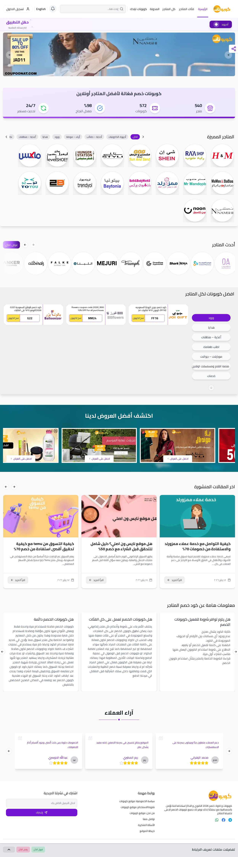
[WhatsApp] (217, 820)
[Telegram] (230, 820)
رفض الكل (23, 849)
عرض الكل (11, 245)
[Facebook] (223, 820)
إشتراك (39, 812)
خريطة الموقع (147, 831)
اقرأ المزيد (177, 580)
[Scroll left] (143, 136)
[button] (135, 136)
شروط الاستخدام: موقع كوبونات (138, 807)
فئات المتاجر (186, 9)
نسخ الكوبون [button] (138, 318)
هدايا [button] (211, 327)
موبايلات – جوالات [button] (211, 356)
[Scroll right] (6, 136)
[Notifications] (53, 8)
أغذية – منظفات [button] (211, 337)
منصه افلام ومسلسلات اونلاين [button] (210, 366)
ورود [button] (211, 318)
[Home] (196, 796)
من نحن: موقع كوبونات (142, 813)
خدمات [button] (211, 376)
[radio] (206, 763)
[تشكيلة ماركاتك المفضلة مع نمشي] (119, 54)
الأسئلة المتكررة (146, 825)
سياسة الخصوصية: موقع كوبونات (137, 801)
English (41, 9)
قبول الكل (38, 849)
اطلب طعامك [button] (211, 347)
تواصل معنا (149, 819)
